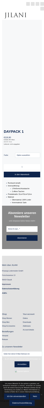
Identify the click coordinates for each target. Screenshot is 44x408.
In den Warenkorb (22, 174)
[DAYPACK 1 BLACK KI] (22, 77)
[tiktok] (37, 4)
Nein (35, 396)
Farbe (6, 155)
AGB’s (4, 293)
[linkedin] (42, 4)
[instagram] (33, 4)
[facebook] (28, 4)
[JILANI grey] (15, 13)
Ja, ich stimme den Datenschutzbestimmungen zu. (23, 359)
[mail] (42, 9)
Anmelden (22, 364)
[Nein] (41, 394)
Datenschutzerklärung (22, 403)
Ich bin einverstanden (16, 396)
